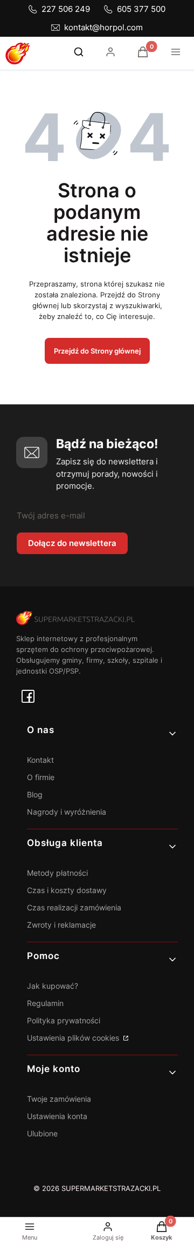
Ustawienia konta (57, 1116)
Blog (35, 794)
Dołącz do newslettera (72, 543)
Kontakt (40, 759)
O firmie (40, 777)
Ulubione (42, 1133)
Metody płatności (57, 872)
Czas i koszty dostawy (67, 890)
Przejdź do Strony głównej (97, 351)
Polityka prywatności (63, 1020)
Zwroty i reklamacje (61, 924)
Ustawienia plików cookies (74, 1037)
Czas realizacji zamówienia (74, 907)
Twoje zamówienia (59, 1098)
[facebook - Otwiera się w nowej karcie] (28, 696)
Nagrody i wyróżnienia (66, 811)
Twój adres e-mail (51, 515)
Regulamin (45, 1003)
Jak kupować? (52, 985)
